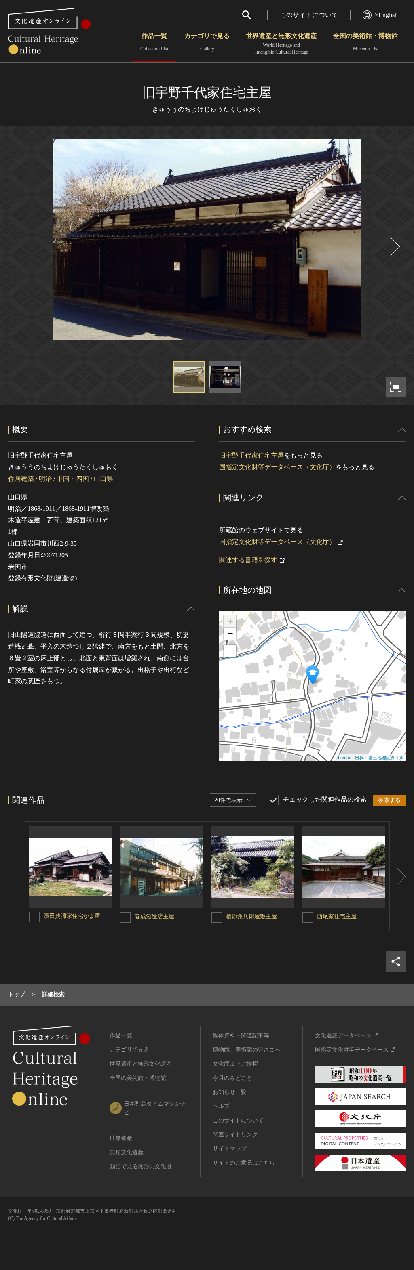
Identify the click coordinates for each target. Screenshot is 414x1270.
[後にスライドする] (394, 247)
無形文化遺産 (127, 1152)
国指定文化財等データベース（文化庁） (277, 467)
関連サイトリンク (235, 1134)
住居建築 (21, 478)
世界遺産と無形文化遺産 (281, 43)
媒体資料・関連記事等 (241, 1036)
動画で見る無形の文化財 (141, 1166)
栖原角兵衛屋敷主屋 (251, 916)
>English (386, 14)
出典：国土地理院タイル (379, 757)
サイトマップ (230, 1149)
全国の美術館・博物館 (365, 42)
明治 (45, 478)
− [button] (230, 633)
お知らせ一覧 (230, 1092)
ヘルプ (221, 1106)
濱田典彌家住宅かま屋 (72, 916)
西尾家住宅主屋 (337, 916)
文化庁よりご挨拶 (235, 1064)
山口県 (103, 478)
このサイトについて (309, 14)
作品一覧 (154, 42)
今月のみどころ (232, 1078)
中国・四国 (73, 478)
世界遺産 (121, 1138)
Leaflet (344, 757)
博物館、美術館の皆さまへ (247, 1050)
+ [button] (230, 621)
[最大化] (230, 651)
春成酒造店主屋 (154, 916)
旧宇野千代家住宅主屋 (251, 455)
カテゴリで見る (207, 42)
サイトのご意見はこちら (244, 1163)
